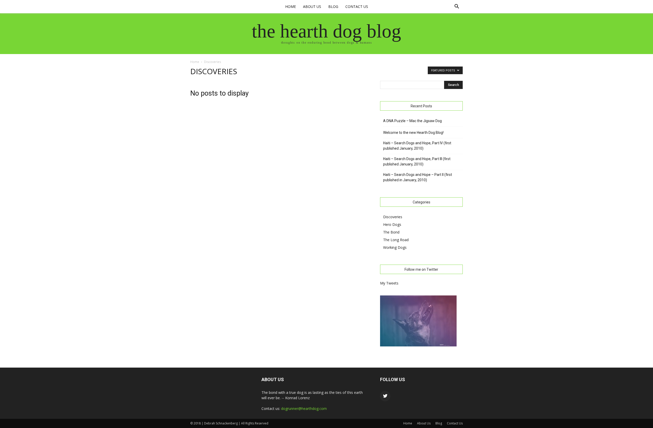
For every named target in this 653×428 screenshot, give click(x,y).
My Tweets (389, 283)
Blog (333, 6)
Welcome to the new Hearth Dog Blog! (413, 133)
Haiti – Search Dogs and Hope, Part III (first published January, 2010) (416, 161)
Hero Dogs (392, 224)
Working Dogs (395, 247)
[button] (456, 7)
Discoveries (392, 216)
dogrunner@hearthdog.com (304, 408)
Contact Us (356, 6)
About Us (312, 6)
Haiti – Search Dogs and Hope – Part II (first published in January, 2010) (417, 177)
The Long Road (396, 239)
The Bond (391, 232)
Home (290, 6)
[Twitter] (385, 396)
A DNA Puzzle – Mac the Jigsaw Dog (412, 121)
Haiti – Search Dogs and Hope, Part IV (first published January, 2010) (417, 145)
